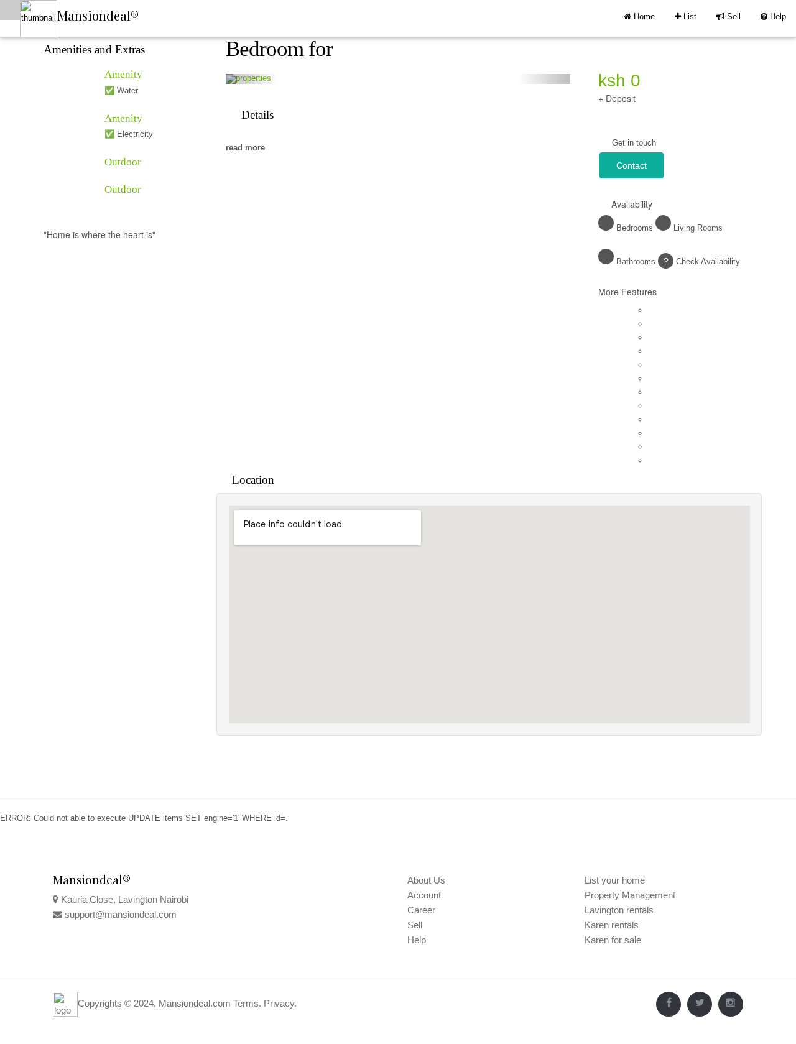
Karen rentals (612, 925)
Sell (728, 16)
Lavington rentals (619, 910)
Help (773, 16)
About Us (426, 880)
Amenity (123, 74)
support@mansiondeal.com (121, 914)
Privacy (279, 1003)
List (685, 16)
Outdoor (122, 162)
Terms (246, 1003)
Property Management (630, 895)
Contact (631, 165)
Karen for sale (613, 940)
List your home (615, 880)
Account (424, 895)
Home (643, 16)
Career (421, 910)
